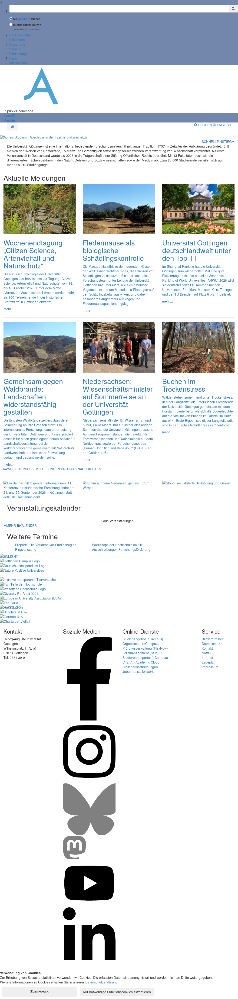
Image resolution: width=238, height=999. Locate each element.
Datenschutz (211, 643)
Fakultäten (17, 39)
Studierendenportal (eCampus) (145, 657)
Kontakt (207, 648)
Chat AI (127, 662)
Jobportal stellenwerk (138, 671)
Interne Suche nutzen (27, 25)
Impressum (210, 666)
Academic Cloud (147, 662)
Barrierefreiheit (213, 639)
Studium (15, 49)
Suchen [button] (205, 124)
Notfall (206, 653)
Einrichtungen (19, 53)
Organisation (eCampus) (140, 643)
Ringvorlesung (25, 549)
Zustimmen (39, 991)
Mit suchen (26, 19)
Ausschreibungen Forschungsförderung (121, 549)
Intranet (207, 657)
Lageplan (208, 662)
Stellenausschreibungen (140, 666)
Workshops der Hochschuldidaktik (117, 544)
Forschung (17, 44)
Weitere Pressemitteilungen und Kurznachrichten (54, 469)
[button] (9, 115)
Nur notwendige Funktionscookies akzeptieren (117, 991)
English (223, 124)
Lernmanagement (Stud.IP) (142, 653)
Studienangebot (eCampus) (142, 639)
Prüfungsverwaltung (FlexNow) (145, 648)
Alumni (14, 58)
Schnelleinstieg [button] (217, 141)
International (18, 63)
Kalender (28, 525)
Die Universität (20, 35)
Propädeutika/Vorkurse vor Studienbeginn (45, 544)
